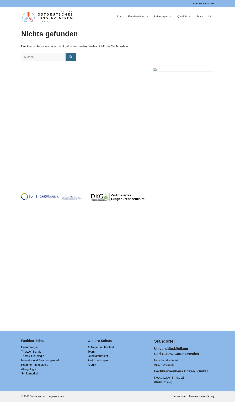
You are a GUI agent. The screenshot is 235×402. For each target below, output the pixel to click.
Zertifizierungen (98, 360)
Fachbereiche (136, 16)
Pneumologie (29, 347)
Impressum (179, 396)
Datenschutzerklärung (201, 396)
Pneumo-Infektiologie (34, 364)
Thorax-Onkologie (32, 356)
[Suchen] (71, 57)
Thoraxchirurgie (31, 351)
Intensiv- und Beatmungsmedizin (42, 360)
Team (200, 16)
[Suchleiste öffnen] (210, 16)
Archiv (92, 364)
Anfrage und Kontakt (101, 347)
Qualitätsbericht (98, 356)
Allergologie (28, 369)
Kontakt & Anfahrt (203, 3)
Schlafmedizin (30, 373)
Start (120, 16)
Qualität (182, 16)
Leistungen (161, 16)
